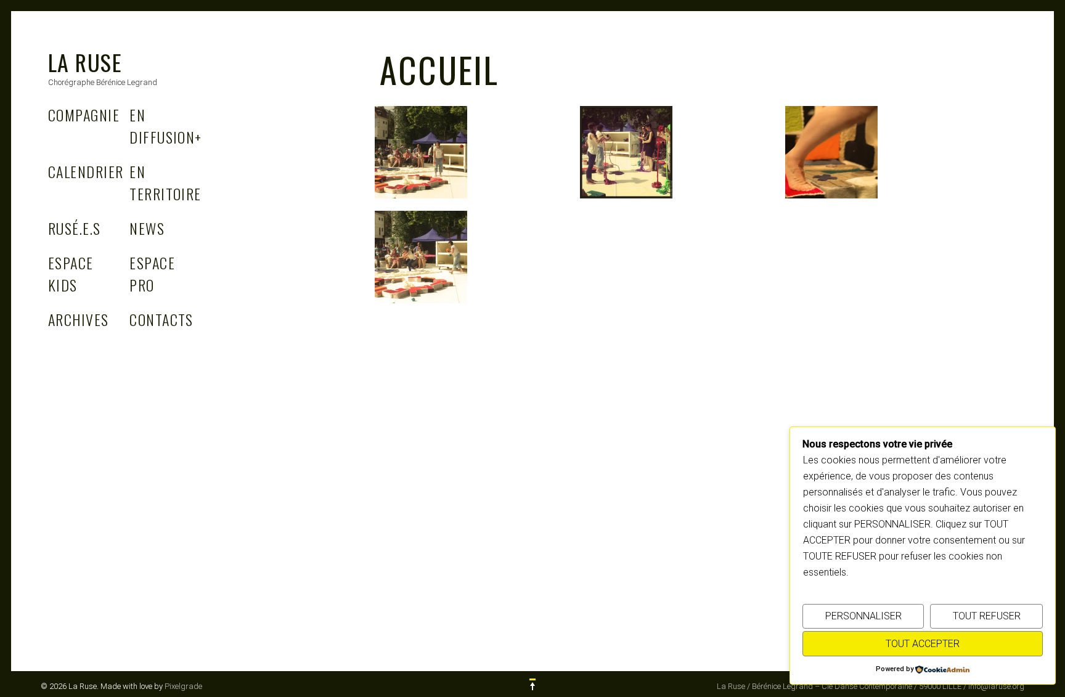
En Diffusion (165, 126)
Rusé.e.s (74, 228)
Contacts (161, 319)
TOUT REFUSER (987, 616)
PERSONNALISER (863, 616)
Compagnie (84, 115)
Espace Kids (71, 273)
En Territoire (165, 182)
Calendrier (85, 171)
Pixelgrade (183, 686)
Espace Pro (152, 273)
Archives (78, 319)
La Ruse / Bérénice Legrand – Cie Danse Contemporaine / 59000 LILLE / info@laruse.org (870, 686)
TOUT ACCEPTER (923, 644)
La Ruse (85, 62)
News (147, 228)
